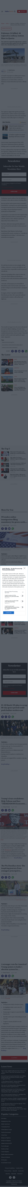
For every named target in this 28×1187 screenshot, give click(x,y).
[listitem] (14, 592)
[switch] (22, 596)
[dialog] (14, 593)
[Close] (24, 568)
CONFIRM (9, 612)
